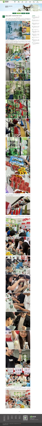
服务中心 (26, 2)
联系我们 (4, 420)
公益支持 (16, 417)
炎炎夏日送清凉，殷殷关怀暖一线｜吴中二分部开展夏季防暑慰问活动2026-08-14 (36, 44)
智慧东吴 (37, 2)
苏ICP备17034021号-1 (18, 423)
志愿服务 (16, 418)
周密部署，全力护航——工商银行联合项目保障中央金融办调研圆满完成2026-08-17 (36, 40)
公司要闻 (14, 13)
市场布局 (12, 418)
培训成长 (19, 417)
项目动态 (19, 13)
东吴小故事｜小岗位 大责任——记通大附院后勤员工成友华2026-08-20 (36, 21)
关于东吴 (19, 2)
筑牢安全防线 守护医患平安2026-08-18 (36, 37)
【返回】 (19, 411)
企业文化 (4, 418)
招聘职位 (19, 418)
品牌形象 (4, 417)
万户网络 (15, 423)
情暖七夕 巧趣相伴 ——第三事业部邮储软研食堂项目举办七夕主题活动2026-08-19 (36, 32)
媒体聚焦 (28, 13)
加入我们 (34, 2)
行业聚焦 (23, 13)
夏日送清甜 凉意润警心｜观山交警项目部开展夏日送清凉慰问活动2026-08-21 (36, 18)
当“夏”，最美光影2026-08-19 (35, 29)
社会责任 (30, 2)
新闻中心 (22, 2)
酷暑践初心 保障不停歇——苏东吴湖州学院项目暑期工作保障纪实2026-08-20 (36, 24)
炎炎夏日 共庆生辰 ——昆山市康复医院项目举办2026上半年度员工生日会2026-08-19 (36, 35)
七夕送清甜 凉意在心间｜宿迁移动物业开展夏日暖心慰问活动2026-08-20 (36, 27)
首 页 (14, 2)
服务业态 (12, 417)
